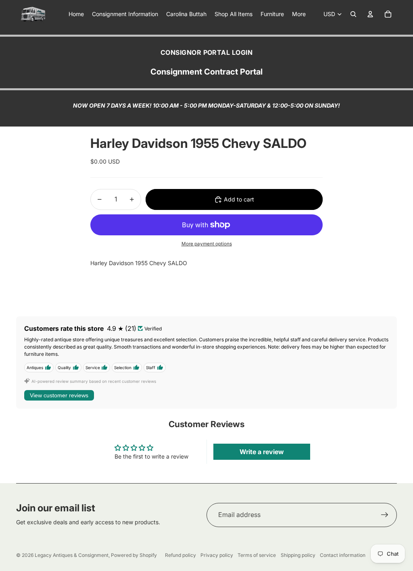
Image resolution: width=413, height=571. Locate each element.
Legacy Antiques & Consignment (71, 555)
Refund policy (180, 555)
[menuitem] (299, 14)
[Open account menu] (370, 14)
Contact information (342, 555)
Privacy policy (216, 555)
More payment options (206, 244)
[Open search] (353, 14)
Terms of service (257, 555)
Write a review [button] (262, 452)
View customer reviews (59, 395)
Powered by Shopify (134, 555)
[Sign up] (384, 515)
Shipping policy (298, 555)
